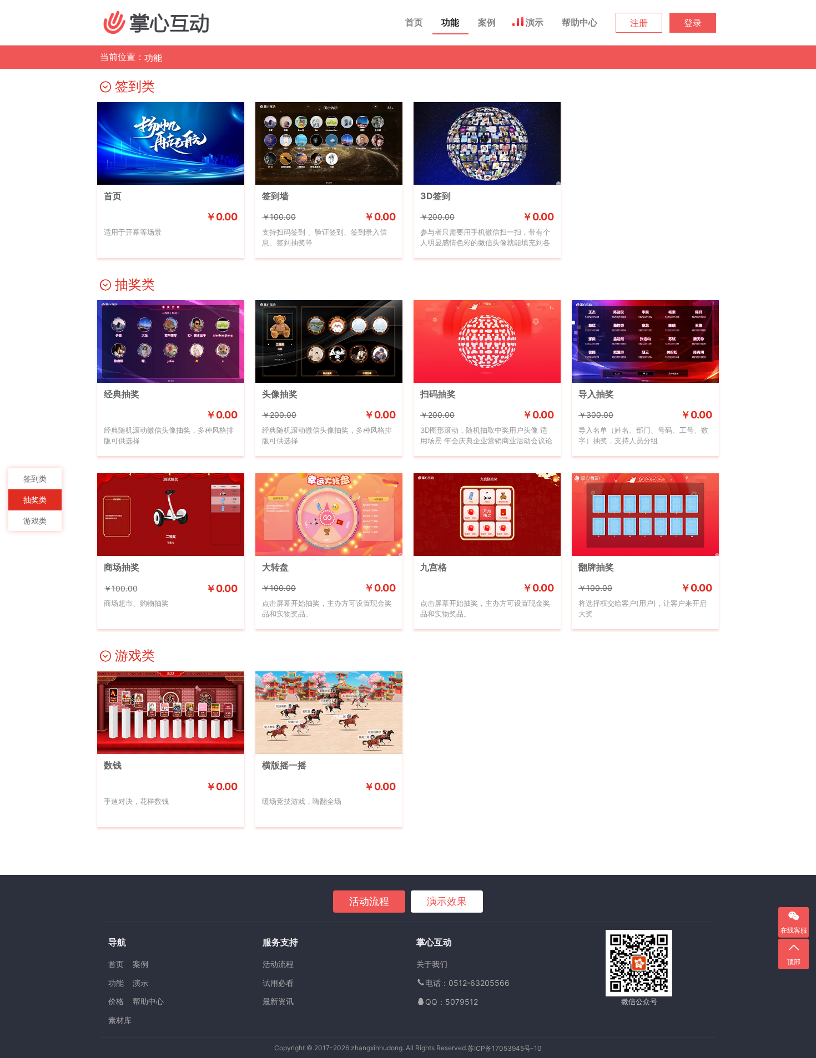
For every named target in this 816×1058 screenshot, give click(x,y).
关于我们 (431, 964)
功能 (450, 22)
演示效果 (447, 901)
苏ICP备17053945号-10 (504, 1048)
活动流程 (369, 901)
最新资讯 (278, 1001)
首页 (414, 22)
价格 (116, 1001)
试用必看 (278, 983)
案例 (487, 22)
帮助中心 (580, 22)
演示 (534, 22)
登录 (692, 22)
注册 (639, 22)
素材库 (120, 1020)
